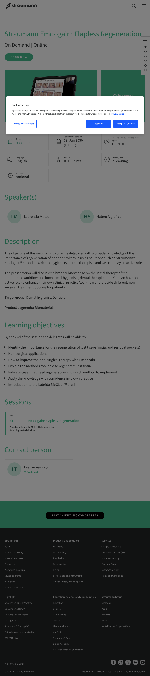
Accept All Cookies (126, 123)
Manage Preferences (24, 123)
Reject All (98, 123)
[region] (75, 115)
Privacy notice (117, 113)
